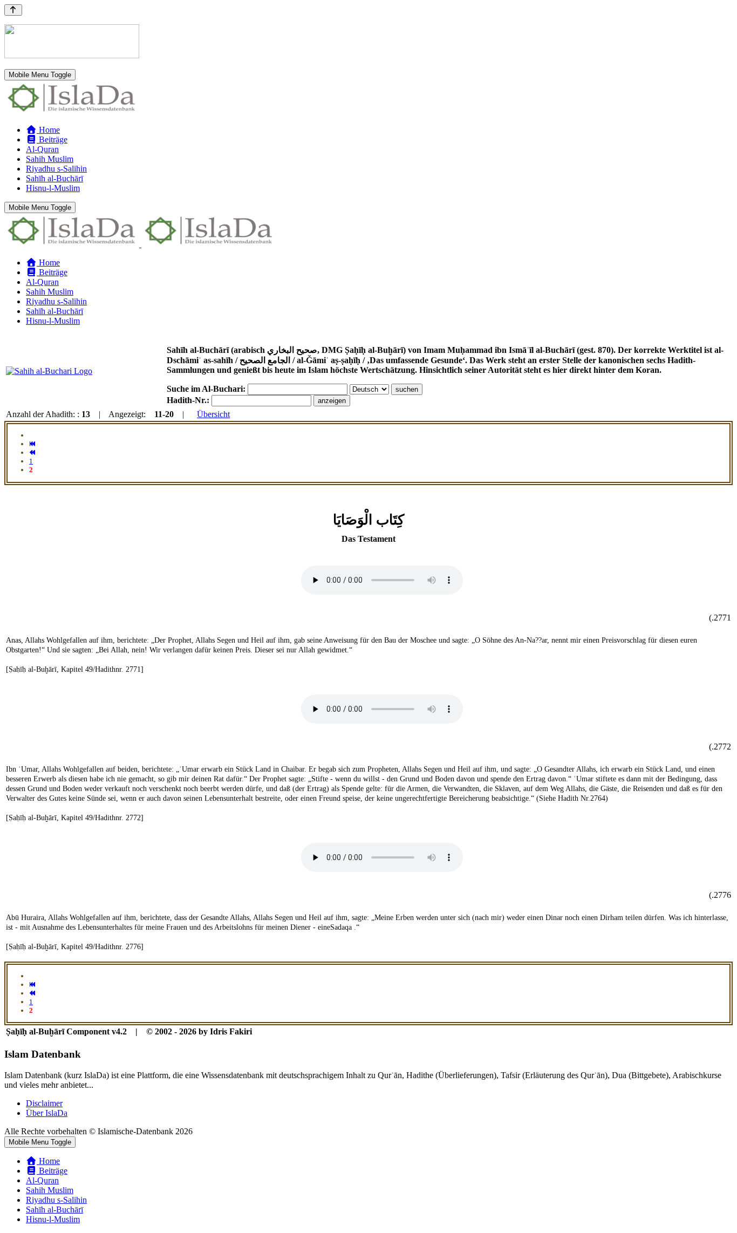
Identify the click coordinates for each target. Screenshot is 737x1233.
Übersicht (213, 414)
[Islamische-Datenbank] (71, 111)
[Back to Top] (13, 10)
